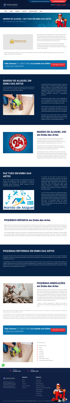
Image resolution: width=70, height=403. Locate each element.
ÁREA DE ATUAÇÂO (33, 11)
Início (4, 21)
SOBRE (11, 11)
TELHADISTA (38, 379)
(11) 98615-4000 (60, 5)
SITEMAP (24, 387)
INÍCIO (5, 11)
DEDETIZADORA (39, 391)
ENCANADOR (38, 381)
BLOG (41, 11)
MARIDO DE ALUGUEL (40, 385)
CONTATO (24, 11)
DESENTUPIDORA (39, 383)
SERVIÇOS (17, 11)
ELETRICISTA (38, 393)
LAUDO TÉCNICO (39, 395)
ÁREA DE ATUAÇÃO (26, 385)
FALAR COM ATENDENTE (59, 1)
